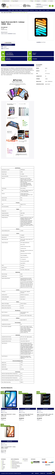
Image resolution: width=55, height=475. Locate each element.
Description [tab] (4, 65)
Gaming (16, 10)
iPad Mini (10, 12)
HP (2, 465)
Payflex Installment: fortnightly (8, 33)
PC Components (26, 10)
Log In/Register (15, 1)
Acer (3, 460)
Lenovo (3, 467)
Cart (32, 473)
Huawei (3, 466)
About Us (13, 460)
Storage (36, 10)
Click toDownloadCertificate (29, 6)
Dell (3, 463)
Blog (32, 1)
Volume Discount (8, 44)
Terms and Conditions (16, 466)
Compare (38, 1)
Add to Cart (9, 408)
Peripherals (32, 10)
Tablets (40, 10)
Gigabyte (3, 464)
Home (2, 12)
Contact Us (26, 460)
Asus (3, 461)
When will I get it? (4, 32)
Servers (44, 10)
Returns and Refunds (16, 465)
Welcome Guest (6, 1)
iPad (7, 12)
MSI (2, 469)
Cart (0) (51, 1)
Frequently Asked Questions (17, 463)
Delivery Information (15, 461)
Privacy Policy (14, 464)
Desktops (20, 10)
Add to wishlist (6, 48)
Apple (13, 10)
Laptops (9, 10)
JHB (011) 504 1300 (39, 6)
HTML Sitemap (14, 467)
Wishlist (44, 1)
